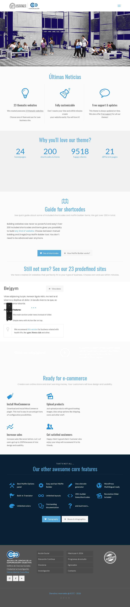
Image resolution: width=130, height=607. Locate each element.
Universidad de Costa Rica (18, 572)
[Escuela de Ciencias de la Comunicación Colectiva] (24, 5)
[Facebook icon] (64, 598)
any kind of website (24, 231)
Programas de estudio (77, 559)
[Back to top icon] (117, 601)
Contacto (72, 571)
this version (32, 329)
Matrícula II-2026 (75, 553)
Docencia (42, 565)
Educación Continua (46, 559)
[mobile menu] (119, 6)
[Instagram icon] (61, 598)
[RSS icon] (69, 598)
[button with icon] (9, 578)
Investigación (44, 571)
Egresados (72, 565)
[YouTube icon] (66, 598)
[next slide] (9, 317)
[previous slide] (9, 306)
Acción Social (43, 553)
